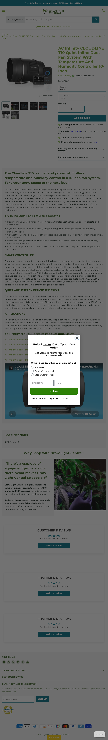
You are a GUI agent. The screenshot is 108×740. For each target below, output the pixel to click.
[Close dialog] (77, 338)
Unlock (54, 391)
